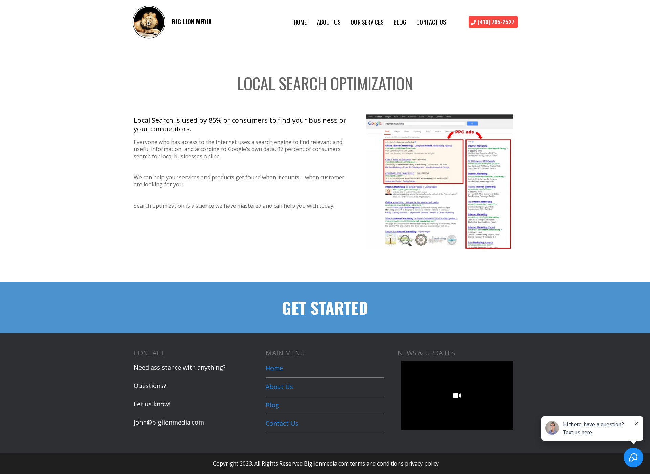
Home (300, 22)
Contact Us (431, 22)
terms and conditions (377, 463)
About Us (329, 22)
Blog (400, 22)
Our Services (367, 22)
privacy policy (422, 463)
